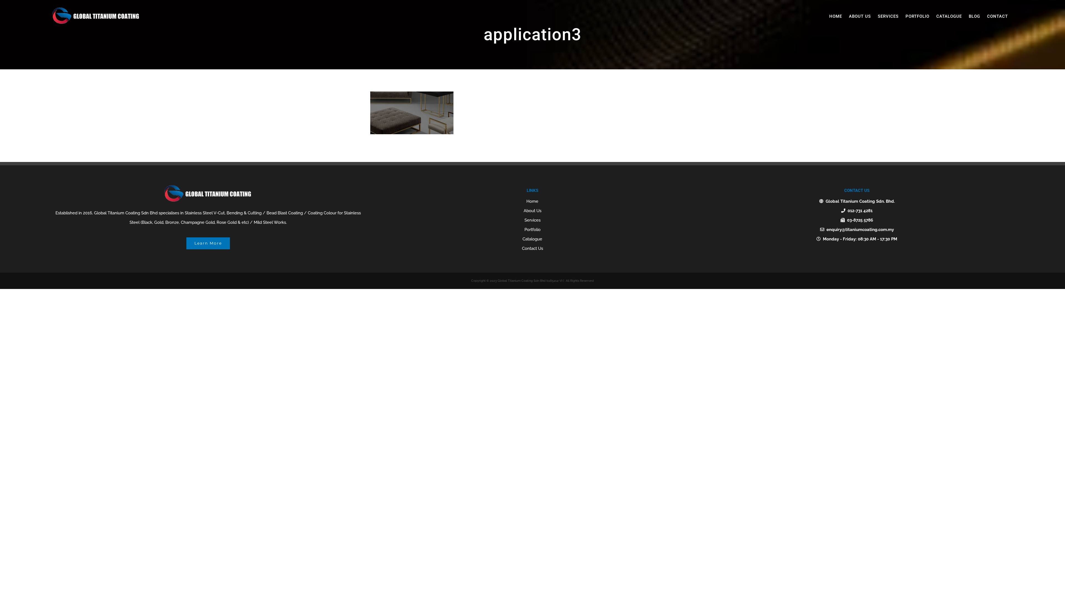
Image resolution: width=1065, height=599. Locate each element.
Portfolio (532, 229)
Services (532, 220)
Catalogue (532, 239)
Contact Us (532, 248)
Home (532, 201)
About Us (532, 210)
